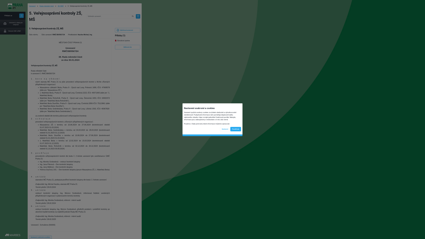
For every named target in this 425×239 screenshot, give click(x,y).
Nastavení (225, 129)
